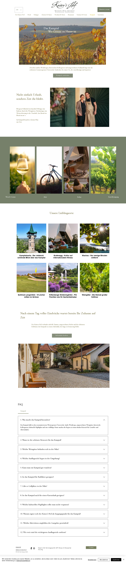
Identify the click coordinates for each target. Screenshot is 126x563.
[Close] (123, 559)
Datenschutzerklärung (23, 561)
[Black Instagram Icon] (34, 548)
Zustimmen (116, 560)
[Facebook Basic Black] (31, 548)
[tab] (23, 411)
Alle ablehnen (104, 560)
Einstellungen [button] (92, 560)
